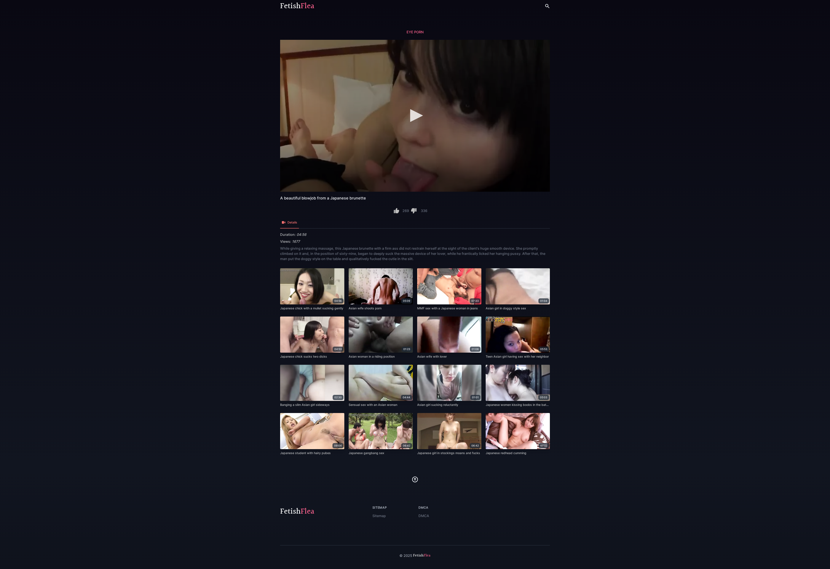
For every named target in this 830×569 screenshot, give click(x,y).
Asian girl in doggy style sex (506, 308)
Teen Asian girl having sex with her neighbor (517, 356)
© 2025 (405, 555)
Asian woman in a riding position (372, 356)
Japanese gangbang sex (366, 453)
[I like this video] (396, 210)
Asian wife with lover (432, 356)
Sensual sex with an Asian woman (373, 405)
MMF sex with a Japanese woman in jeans (447, 308)
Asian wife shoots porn (365, 308)
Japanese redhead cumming (506, 453)
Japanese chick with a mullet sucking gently (311, 308)
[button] (415, 115)
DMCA (423, 516)
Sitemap (379, 516)
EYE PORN (415, 32)
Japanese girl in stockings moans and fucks (448, 453)
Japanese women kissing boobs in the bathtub (519, 405)
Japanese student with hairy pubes (305, 453)
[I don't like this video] (414, 210)
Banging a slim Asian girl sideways (305, 405)
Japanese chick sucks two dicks (303, 356)
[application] (415, 116)
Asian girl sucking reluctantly (437, 405)
